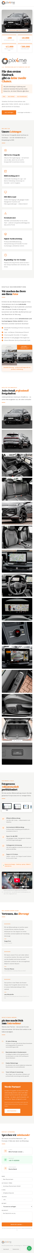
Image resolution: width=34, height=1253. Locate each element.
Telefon (4, 1196)
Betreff (4, 1203)
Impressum (6, 1249)
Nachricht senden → (17, 1224)
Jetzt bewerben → (12, 1111)
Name (3, 1176)
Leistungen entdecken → (25, 112)
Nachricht (5, 1210)
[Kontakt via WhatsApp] (29, 1248)
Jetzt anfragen (9, 112)
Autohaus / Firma (7, 1183)
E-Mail (4, 1190)
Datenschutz (16, 1249)
